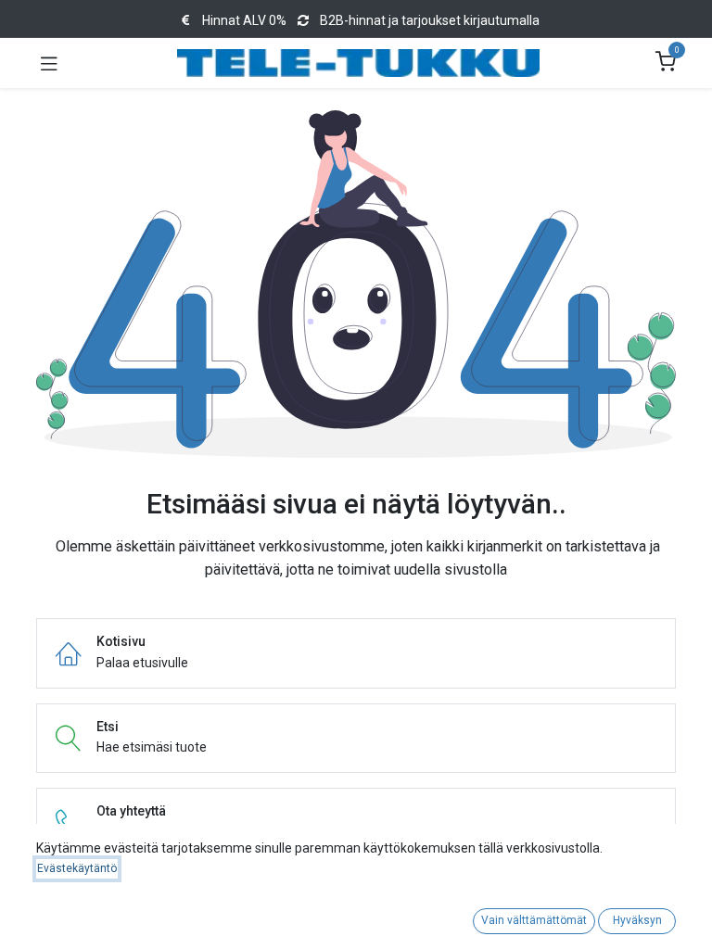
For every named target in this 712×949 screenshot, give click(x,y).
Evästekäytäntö (77, 868)
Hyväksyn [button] (637, 920)
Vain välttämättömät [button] (534, 920)
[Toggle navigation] (49, 63)
